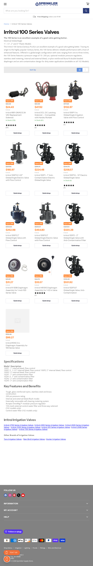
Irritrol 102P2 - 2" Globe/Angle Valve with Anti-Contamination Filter (75, 237)
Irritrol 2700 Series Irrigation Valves (18, 425)
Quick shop (17, 133)
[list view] (85, 70)
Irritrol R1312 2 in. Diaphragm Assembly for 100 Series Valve (16, 345)
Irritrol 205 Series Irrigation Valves (56, 427)
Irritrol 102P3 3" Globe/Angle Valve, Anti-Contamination (74, 290)
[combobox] (43, 11)
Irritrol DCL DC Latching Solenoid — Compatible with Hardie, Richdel (45, 115)
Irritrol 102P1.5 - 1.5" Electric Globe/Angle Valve (75, 176)
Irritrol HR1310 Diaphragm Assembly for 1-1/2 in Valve (46, 289)
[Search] (86, 11)
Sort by (33, 70)
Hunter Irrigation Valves (56, 439)
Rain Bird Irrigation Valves (34, 439)
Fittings (42, 548)
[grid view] (79, 70)
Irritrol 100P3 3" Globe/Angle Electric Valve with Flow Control (46, 237)
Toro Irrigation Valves (13, 439)
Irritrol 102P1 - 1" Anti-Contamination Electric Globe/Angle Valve (45, 177)
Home (6, 24)
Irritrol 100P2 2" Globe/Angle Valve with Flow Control (16, 237)
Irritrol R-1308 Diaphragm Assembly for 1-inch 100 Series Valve (17, 290)
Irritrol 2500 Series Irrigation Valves (25, 427)
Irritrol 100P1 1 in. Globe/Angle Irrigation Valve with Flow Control (74, 115)
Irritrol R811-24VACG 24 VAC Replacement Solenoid (16, 115)
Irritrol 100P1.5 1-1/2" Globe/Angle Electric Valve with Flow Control (17, 177)
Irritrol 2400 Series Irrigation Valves (49, 425)
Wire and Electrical (54, 548)
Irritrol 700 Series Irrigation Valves (33, 429)
